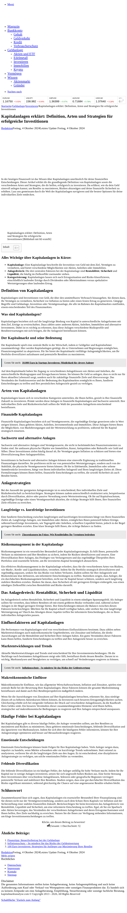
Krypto (18, 69)
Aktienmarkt (22, 81)
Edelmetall (21, 58)
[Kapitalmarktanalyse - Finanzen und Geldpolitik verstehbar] (24, 19)
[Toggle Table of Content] (14, 247)
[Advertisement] (63, 153)
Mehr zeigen (8, 855)
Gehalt (18, 34)
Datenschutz (14, 865)
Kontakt (11, 871)
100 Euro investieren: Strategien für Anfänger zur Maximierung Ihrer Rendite (49, 846)
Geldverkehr (22, 38)
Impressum (13, 868)
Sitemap (12, 874)
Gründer (19, 85)
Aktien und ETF (24, 54)
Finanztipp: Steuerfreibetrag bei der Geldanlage (33, 840)
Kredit (18, 42)
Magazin (13, 26)
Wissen (12, 77)
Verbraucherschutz (26, 46)
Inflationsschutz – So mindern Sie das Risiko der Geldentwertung (43, 843)
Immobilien (21, 65)
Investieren (21, 61)
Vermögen (14, 73)
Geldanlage (15, 50)
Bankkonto (14, 30)
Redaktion (7, 128)
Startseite (6, 106)
